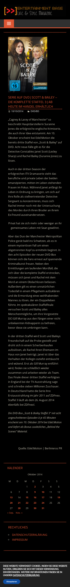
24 (43, 502)
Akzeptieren (11, 581)
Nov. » (19, 512)
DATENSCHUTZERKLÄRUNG (29, 535)
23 (35, 502)
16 (35, 497)
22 (27, 502)
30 (35, 508)
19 (58, 497)
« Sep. (10, 512)
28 (19, 508)
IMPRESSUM (20, 539)
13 (11, 497)
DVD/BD (35, 111)
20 (11, 502)
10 (43, 492)
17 (43, 497)
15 (27, 497)
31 (43, 508)
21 (19, 502)
